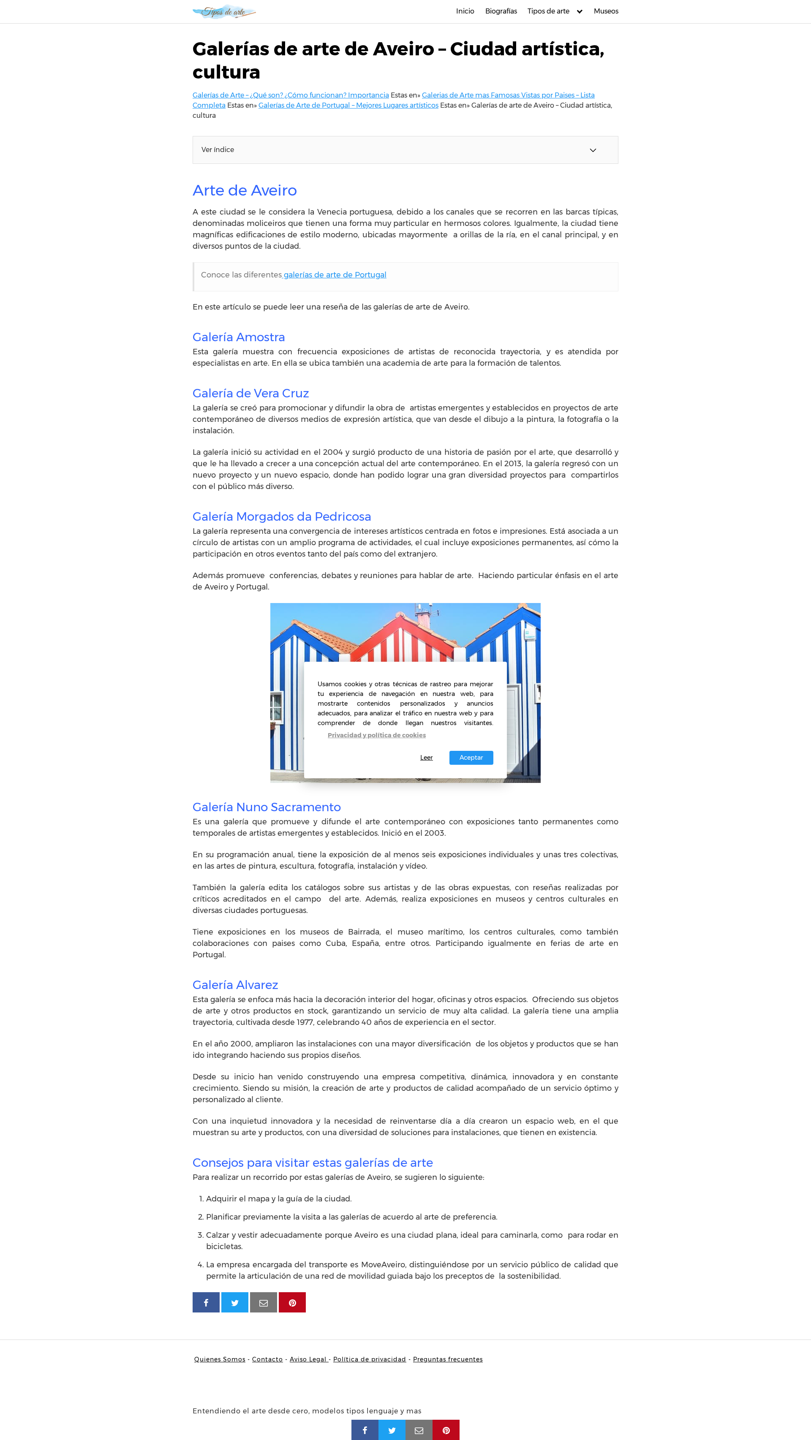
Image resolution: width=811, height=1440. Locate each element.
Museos (606, 11)
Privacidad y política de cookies (377, 735)
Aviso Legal (309, 1359)
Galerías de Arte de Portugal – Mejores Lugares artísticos (348, 105)
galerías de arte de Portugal (334, 275)
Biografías (501, 11)
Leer (426, 757)
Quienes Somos (219, 1359)
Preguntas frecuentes (448, 1359)
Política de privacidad (369, 1359)
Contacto (267, 1359)
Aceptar (471, 757)
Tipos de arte (548, 11)
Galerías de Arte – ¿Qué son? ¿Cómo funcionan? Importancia (291, 95)
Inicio (465, 11)
